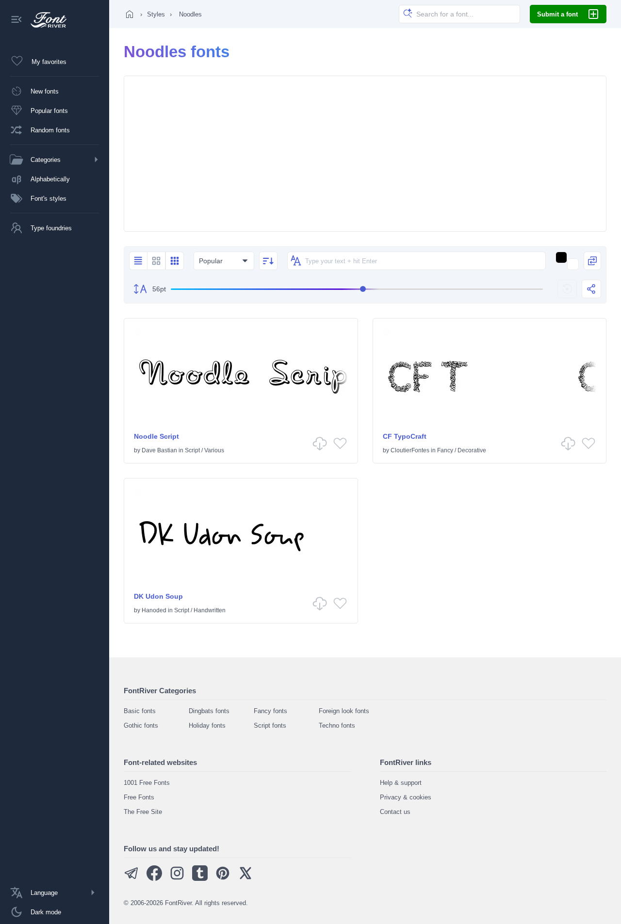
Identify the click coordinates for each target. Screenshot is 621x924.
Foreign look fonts (344, 711)
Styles (156, 14)
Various (214, 450)
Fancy (445, 450)
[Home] (129, 14)
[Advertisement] (365, 154)
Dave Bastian (159, 450)
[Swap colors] (592, 261)
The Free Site (143, 811)
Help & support (401, 782)
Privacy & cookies (405, 797)
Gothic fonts (141, 725)
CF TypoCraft (404, 436)
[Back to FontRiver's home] (44, 20)
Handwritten (210, 610)
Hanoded (154, 610)
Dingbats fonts (209, 711)
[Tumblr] (200, 878)
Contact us (395, 811)
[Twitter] (245, 878)
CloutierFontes (410, 450)
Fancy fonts (270, 711)
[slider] (357, 289)
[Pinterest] (222, 878)
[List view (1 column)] (138, 261)
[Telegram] (131, 878)
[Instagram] (177, 878)
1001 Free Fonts (147, 782)
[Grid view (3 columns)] (174, 261)
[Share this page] (591, 289)
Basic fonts (140, 711)
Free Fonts (139, 797)
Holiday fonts (207, 725)
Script (192, 450)
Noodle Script (156, 436)
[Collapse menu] (16, 20)
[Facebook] (154, 878)
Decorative (472, 450)
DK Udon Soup (158, 596)
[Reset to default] (567, 289)
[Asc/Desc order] (268, 261)
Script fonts (270, 725)
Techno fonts (337, 725)
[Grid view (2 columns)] (156, 261)
